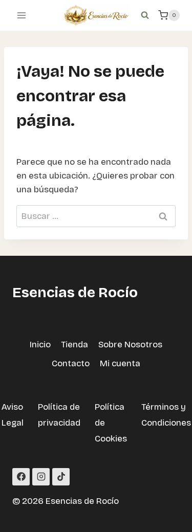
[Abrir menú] (21, 15)
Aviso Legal (13, 415)
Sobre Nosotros (130, 344)
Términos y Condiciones (166, 415)
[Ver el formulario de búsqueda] (145, 15)
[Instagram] (41, 476)
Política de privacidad (59, 415)
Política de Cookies (111, 423)
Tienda (74, 344)
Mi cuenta (120, 363)
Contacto (71, 363)
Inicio (40, 344)
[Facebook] (21, 476)
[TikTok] (61, 476)
